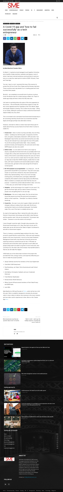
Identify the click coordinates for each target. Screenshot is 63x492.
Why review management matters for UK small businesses (34, 373)
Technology (12, 23)
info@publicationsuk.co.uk (30, 477)
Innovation (18, 23)
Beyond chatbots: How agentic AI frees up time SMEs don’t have (36, 347)
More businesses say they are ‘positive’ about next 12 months (11, 319)
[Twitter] (59, 1)
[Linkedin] (57, 1)
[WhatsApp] (15, 38)
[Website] (15, 333)
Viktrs (25, 291)
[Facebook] (4, 38)
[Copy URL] (25, 38)
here (7, 299)
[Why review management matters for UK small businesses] (12, 379)
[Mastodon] (18, 333)
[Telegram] (22, 38)
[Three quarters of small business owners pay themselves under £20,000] (12, 422)
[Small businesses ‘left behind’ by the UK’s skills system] (12, 396)
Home (4, 21)
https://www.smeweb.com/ (19, 331)
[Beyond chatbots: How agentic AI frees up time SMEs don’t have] (12, 352)
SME (5, 34)
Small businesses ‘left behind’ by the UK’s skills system (34, 390)
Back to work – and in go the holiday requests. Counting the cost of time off (32, 320)
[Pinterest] (18, 38)
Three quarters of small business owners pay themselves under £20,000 (37, 416)
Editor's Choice (10, 21)
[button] (57, 17)
